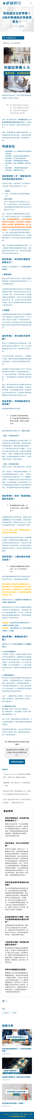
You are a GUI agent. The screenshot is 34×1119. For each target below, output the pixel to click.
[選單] (31, 3)
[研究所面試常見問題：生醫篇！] (17, 1092)
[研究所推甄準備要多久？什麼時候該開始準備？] (17, 1037)
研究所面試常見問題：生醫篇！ (13, 1103)
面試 (14, 1013)
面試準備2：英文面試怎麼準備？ (15, 158)
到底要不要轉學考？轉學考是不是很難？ (16, 1077)
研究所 (6, 1013)
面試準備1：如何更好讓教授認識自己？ (18, 156)
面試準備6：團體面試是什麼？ (15, 170)
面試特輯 (21, 26)
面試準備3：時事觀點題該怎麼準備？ (17, 161)
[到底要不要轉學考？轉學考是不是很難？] (17, 1066)
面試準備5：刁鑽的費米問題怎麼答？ (17, 168)
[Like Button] (3, 1001)
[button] (17, 761)
